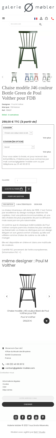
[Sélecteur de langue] (35, 19)
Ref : (4, 110)
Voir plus (47, 138)
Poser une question (16, 196)
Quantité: (6, 180)
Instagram (16, 417)
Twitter (29, 417)
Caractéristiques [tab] (24, 204)
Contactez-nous (7, 372)
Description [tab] (8, 204)
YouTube (36, 417)
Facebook (22, 417)
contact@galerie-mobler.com (22, 161)
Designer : (6, 104)
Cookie (6, 384)
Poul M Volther (17, 104)
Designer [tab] (38, 204)
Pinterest (43, 417)
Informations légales (11, 381)
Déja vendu (7, 390)
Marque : (6, 107)
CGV (4, 387)
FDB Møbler (15, 107)
